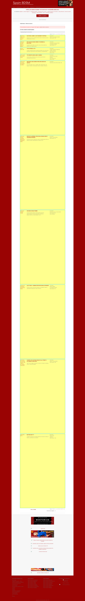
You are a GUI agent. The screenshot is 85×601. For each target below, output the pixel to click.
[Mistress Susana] (42, 530)
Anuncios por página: (50, 510)
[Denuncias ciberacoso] (65, 584)
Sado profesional (61, 11)
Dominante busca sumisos (42, 11)
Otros (44, 12)
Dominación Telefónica (49, 12)
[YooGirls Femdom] (42, 568)
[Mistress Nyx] (42, 517)
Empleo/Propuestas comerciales (52, 11)
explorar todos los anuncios (44, 27)
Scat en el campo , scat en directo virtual (36, 35)
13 (57, 34)
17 (62, 34)
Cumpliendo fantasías (33, 11)
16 (61, 34)
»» (64, 34)
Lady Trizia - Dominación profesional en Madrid (38, 285)
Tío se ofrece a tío (31, 48)
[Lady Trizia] (42, 526)
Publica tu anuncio (42, 15)
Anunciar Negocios (27, 11)
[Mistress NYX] (42, 566)
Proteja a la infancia (66, 582)
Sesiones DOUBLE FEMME (32, 210)
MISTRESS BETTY (30, 434)
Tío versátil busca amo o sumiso (34, 55)
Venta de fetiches (39, 12)
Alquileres (21, 11)
